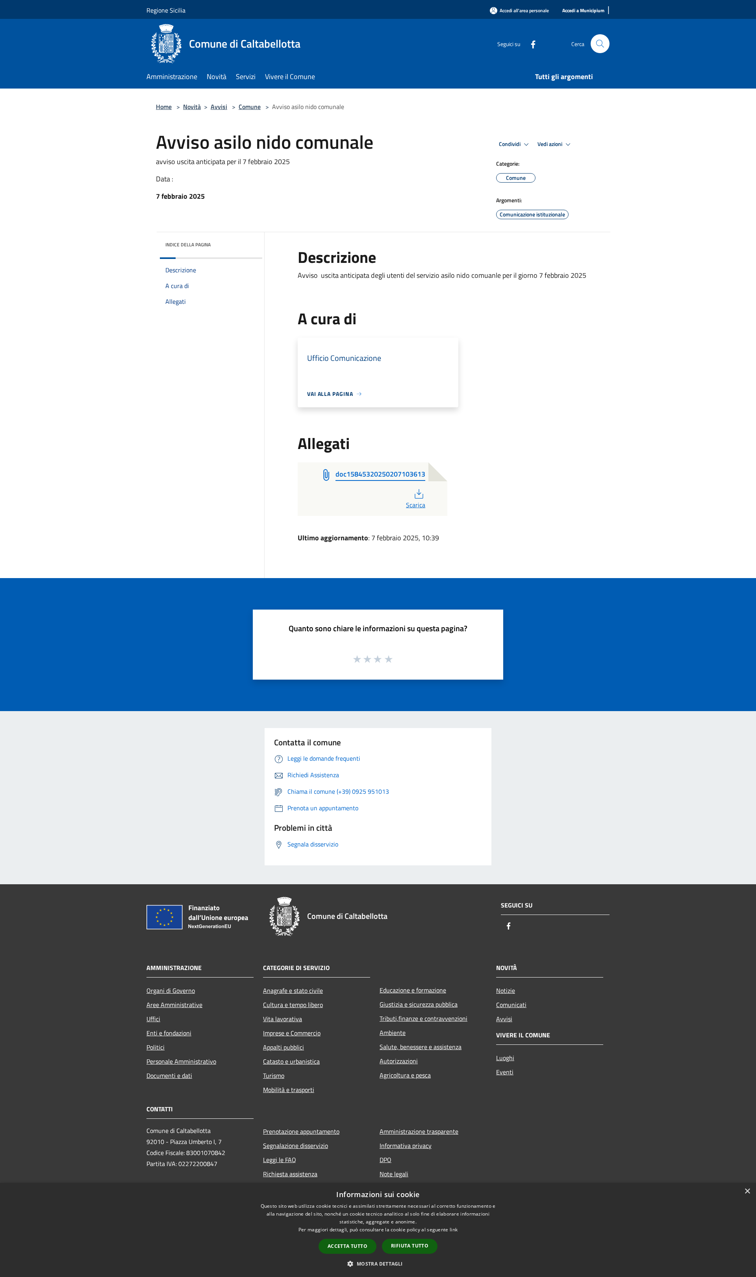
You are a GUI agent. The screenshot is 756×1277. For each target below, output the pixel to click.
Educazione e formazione (413, 990)
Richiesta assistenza (290, 1174)
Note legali (394, 1174)
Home (164, 106)
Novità (192, 106)
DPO (385, 1159)
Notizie (505, 990)
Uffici (153, 1019)
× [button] (747, 1191)
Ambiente (393, 1032)
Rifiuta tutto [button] (409, 1245)
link (454, 1229)
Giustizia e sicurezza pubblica (419, 1004)
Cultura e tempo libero (293, 1004)
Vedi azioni (550, 144)
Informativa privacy (406, 1145)
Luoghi (505, 1058)
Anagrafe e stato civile (293, 990)
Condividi (510, 144)
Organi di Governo (170, 990)
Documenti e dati (169, 1075)
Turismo (273, 1075)
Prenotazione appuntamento (301, 1131)
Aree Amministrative (174, 1004)
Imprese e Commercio (292, 1033)
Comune (250, 106)
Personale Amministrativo (181, 1061)
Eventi (504, 1072)
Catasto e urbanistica (291, 1061)
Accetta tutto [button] (347, 1246)
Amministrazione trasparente (419, 1131)
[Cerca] (600, 43)
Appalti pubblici (283, 1047)
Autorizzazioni (399, 1061)
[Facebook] (530, 43)
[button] (377, 1264)
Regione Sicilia (165, 10)
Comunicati (511, 1004)
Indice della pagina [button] (188, 244)
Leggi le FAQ (279, 1159)
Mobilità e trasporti (288, 1089)
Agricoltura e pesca (405, 1075)
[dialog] (378, 1230)
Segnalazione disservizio (295, 1145)
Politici (155, 1047)
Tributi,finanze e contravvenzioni (423, 1018)
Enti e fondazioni (168, 1033)
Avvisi (219, 106)
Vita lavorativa (282, 1019)
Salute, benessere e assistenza (420, 1047)
